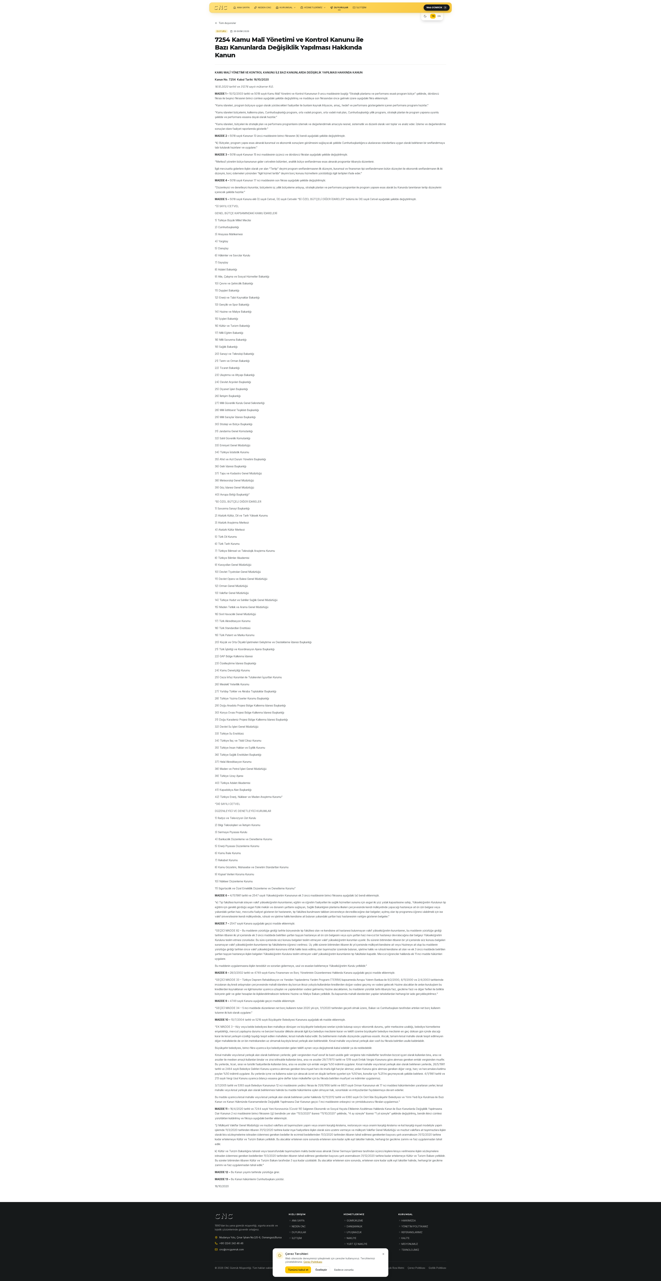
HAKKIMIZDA (408, 1220)
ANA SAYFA (243, 7)
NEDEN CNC (264, 7)
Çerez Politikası (312, 1261)
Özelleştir (321, 1269)
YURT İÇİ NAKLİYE (357, 1243)
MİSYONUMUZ (409, 1243)
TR (433, 16)
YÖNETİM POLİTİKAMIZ (414, 1226)
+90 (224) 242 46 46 (231, 1243)
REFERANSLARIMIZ (411, 1232)
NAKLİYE (351, 1238)
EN (439, 16)
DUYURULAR (341, 7)
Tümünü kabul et (298, 1269)
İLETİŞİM (361, 7)
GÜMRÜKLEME (355, 1220)
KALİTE (405, 1238)
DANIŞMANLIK (354, 1226)
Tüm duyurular (227, 23)
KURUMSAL (286, 7)
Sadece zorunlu (344, 1269)
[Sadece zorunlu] (383, 1254)
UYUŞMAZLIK (354, 1232)
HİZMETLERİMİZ (313, 7)
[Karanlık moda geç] (425, 16)
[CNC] (220, 7)
